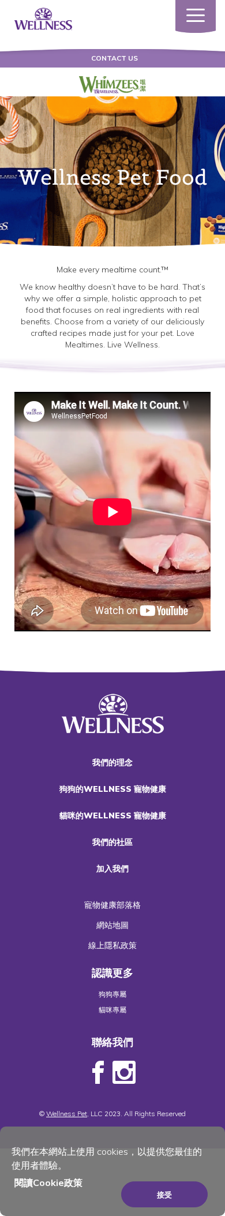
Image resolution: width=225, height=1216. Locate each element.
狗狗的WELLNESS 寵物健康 (112, 789)
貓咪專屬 (112, 1009)
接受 (164, 1194)
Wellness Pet (66, 1113)
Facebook (98, 1072)
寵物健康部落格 (112, 905)
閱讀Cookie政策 (48, 1182)
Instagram (124, 1072)
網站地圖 (112, 925)
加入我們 (112, 868)
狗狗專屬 (112, 994)
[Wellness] (43, 18)
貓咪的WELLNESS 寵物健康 (112, 815)
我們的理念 (112, 762)
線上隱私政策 (112, 945)
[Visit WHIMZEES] (112, 85)
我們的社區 (112, 842)
